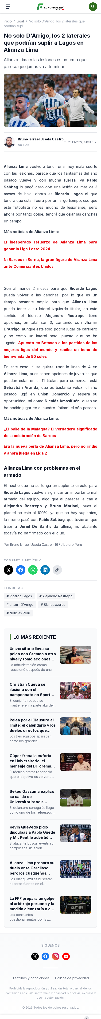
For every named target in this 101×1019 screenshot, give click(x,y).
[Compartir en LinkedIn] (45, 570)
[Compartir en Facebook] (20, 570)
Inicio (8, 21)
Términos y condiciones (31, 978)
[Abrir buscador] (93, 6)
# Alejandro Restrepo (56, 596)
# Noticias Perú (18, 613)
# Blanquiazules (53, 605)
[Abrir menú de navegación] (8, 6)
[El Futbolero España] (50, 7)
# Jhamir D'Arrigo (20, 605)
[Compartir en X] (8, 570)
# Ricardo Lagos (19, 596)
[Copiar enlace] (57, 570)
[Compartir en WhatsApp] (33, 570)
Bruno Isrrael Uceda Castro (41, 139)
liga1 (20, 21)
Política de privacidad (72, 978)
